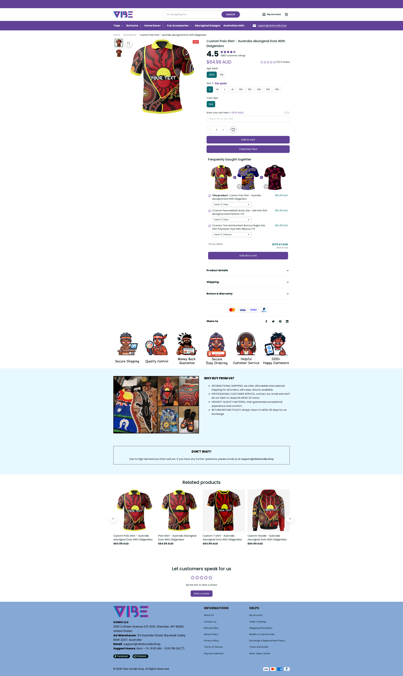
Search (230, 14)
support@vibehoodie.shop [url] (257, 459)
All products (129, 34)
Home (116, 34)
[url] (272, 25)
